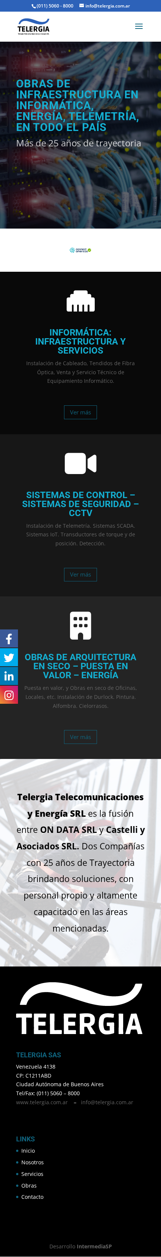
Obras (29, 1185)
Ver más (80, 412)
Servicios (32, 1173)
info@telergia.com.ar (107, 1102)
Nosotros (32, 1162)
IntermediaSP (94, 1246)
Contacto (32, 1196)
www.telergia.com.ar (42, 1102)
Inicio (28, 1150)
